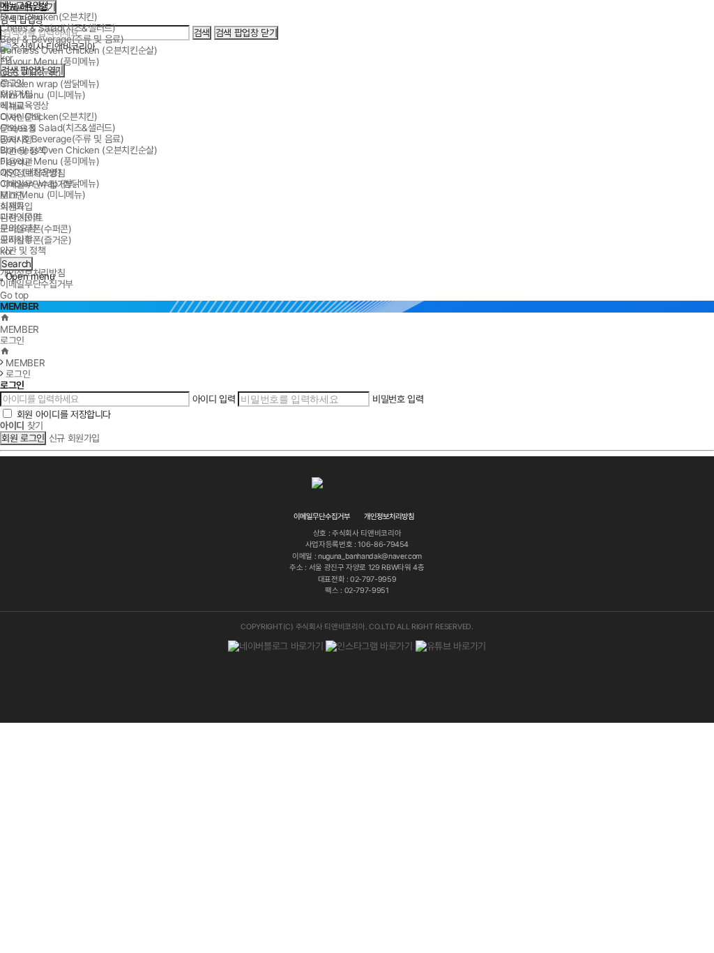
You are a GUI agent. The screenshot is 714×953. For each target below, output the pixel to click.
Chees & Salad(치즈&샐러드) (58, 27)
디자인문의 (20, 117)
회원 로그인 (23, 438)
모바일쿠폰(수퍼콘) (36, 228)
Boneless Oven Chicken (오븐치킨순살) (79, 50)
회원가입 (16, 206)
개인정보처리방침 (32, 173)
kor (6, 251)
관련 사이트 (21, 217)
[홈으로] (5, 318)
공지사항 (16, 139)
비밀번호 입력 (398, 399)
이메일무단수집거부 (36, 184)
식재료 (12, 106)
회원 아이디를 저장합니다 (64, 414)
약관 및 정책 (23, 150)
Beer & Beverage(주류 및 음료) (62, 39)
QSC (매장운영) (30, 72)
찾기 (21, 425)
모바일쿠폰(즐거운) (36, 240)
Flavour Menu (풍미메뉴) (49, 61)
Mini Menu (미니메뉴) (42, 94)
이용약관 (16, 161)
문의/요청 (18, 128)
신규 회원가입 (74, 438)
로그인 (12, 195)
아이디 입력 (214, 399)
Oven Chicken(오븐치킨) (49, 16)
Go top (14, 295)
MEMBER (19, 329)
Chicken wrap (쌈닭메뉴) (49, 83)
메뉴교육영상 (24, 5)
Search (15, 263)
